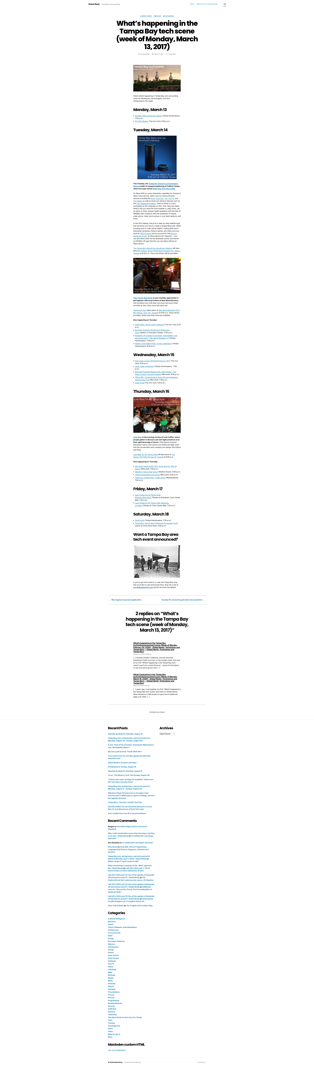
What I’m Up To (114, 1034)
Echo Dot (159, 198)
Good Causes (113, 958)
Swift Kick (112, 1009)
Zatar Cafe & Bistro (115, 906)
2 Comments (172, 54)
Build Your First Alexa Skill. (164, 189)
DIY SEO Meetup (141, 121)
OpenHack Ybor (139, 310)
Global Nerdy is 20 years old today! (122, 763)
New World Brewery (167, 310)
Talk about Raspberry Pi (159, 338)
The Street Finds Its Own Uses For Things (125, 1017)
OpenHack (148, 298)
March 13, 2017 (158, 54)
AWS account (145, 233)
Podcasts (112, 989)
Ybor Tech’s (138, 298)
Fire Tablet (137, 201)
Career (111, 924)
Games (111, 953)
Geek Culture (113, 955)
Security (111, 1006)
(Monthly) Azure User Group (146, 472)
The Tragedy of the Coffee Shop (139, 906)
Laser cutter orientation (144, 366)
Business (112, 922)
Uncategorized (168, 16)
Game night (139, 520)
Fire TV (171, 198)
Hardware (112, 961)
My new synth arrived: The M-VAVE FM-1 (125, 752)
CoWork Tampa (146, 251)
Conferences (113, 930)
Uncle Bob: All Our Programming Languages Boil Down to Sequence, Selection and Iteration (128, 849)
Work (110, 1037)
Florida (111, 950)
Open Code (139, 383)
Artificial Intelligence (116, 919)
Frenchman (112, 847)
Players (111, 986)
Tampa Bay (157, 16)
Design (111, 938)
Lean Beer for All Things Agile (145, 454)
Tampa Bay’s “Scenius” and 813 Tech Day (125, 802)
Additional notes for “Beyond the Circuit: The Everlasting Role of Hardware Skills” (130, 889)
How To (111, 964)
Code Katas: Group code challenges (149, 325)
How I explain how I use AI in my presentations (127, 813)
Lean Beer (137, 437)
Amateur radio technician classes (148, 116)
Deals (110, 936)
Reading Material (115, 1003)
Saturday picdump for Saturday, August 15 (125, 771)
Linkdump (112, 969)
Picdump (111, 984)
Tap (165, 198)
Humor (111, 967)
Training (111, 1023)
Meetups (111, 975)
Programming (113, 1000)
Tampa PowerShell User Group (147, 475)
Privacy (111, 995)
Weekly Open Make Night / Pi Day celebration (153, 344)
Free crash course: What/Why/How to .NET (152, 361)
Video (110, 1031)
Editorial (111, 944)
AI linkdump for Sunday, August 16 (122, 767)
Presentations (114, 992)
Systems (111, 1012)
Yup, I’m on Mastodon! (117, 1050)
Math (110, 972)
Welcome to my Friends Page (206, 4)
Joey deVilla (145, 54)
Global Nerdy (94, 4)
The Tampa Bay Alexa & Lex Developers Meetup (152, 248)
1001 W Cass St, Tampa (153, 457)
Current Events (146, 16)
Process (111, 998)
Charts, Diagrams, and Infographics (122, 927)
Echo (153, 198)
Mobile (111, 978)
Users (110, 1029)
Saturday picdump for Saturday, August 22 (125, 734)
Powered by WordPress (133, 1062)
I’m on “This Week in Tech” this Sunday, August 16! (129, 775)
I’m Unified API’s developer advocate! (137, 843)
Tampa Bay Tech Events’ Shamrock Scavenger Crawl (156, 523)
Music (110, 981)
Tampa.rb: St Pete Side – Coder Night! (150, 478)
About (192, 4)
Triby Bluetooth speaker (146, 203)
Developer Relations (116, 941)
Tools (110, 1020)
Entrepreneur (113, 947)
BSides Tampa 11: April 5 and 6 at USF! (123, 861)
